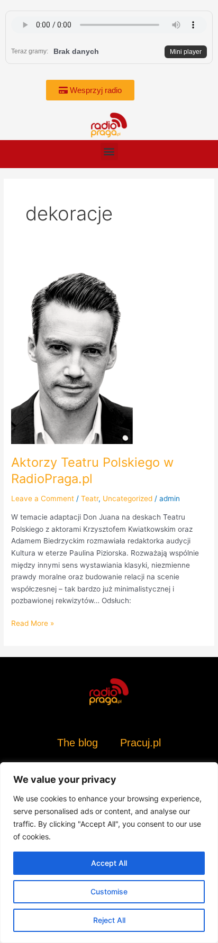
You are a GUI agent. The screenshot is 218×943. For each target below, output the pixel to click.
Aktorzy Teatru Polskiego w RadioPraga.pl (92, 470)
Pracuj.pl (140, 742)
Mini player (186, 52)
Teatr (89, 498)
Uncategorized (127, 498)
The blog (79, 742)
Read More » (32, 622)
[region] (109, 852)
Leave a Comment (42, 498)
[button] (109, 151)
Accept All (109, 862)
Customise (109, 891)
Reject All (109, 920)
